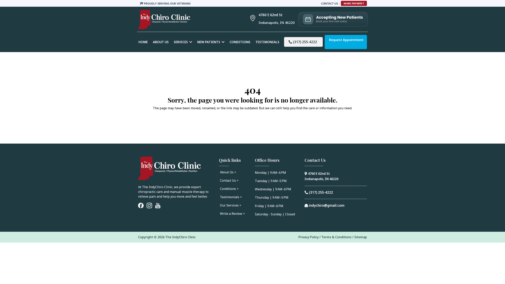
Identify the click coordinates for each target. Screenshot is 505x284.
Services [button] (181, 42)
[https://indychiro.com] (185, 20)
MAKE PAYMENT (354, 3)
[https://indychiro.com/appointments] (333, 19)
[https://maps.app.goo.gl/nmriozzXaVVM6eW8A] (253, 18)
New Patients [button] (209, 42)
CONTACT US (329, 3)
